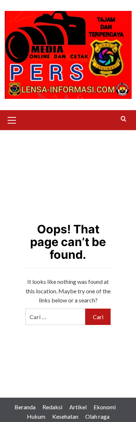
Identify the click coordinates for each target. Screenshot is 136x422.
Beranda (25, 406)
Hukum (36, 416)
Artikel (78, 406)
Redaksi (52, 406)
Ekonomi (105, 406)
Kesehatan (65, 416)
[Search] (123, 119)
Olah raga (97, 416)
